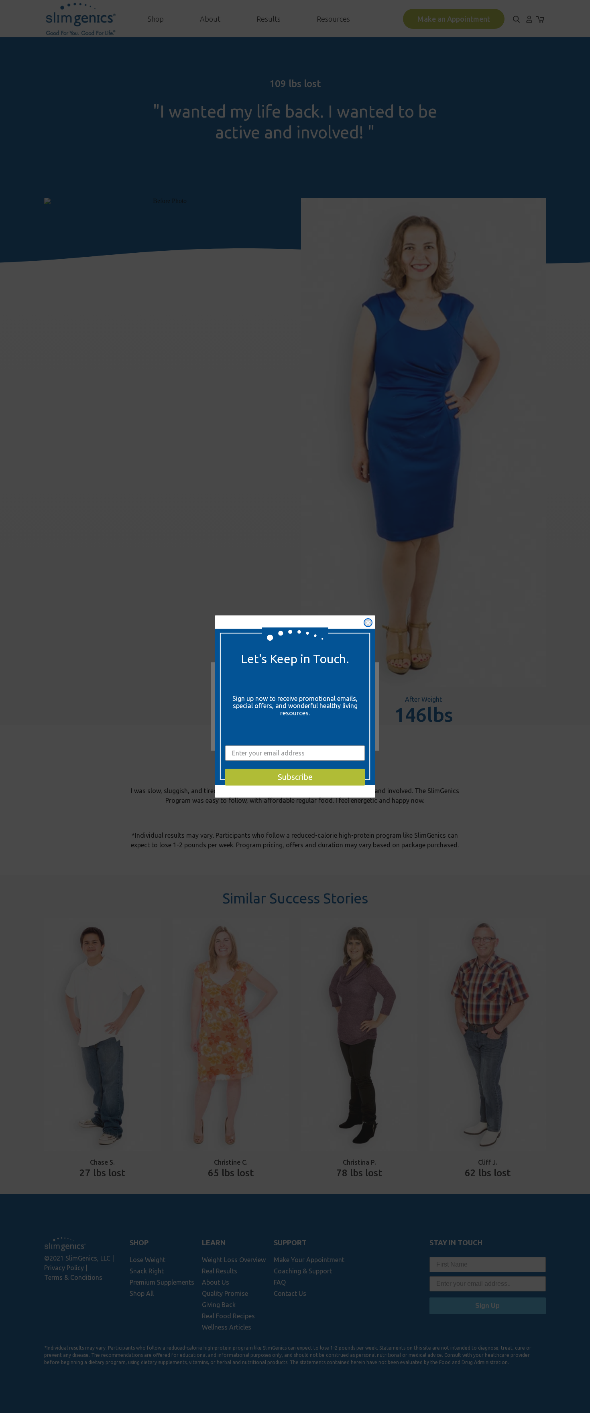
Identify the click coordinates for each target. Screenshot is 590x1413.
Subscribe (295, 777)
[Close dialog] (368, 623)
